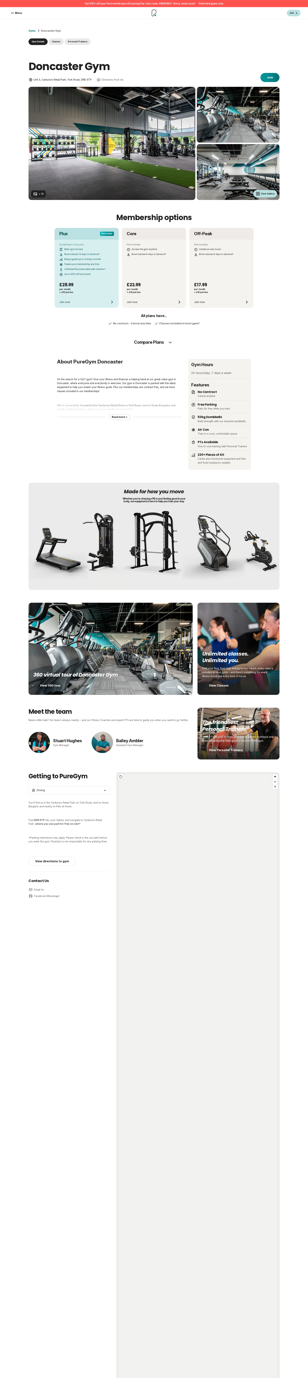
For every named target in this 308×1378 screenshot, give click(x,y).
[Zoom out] (275, 781)
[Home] (154, 13)
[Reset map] (120, 776)
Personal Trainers (77, 41)
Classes (56, 41)
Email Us (39, 889)
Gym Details (38, 41)
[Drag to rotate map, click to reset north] (275, 787)
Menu (18, 13)
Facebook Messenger (47, 896)
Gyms (32, 30)
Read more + (119, 417)
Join (270, 77)
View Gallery (267, 193)
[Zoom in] (275, 776)
